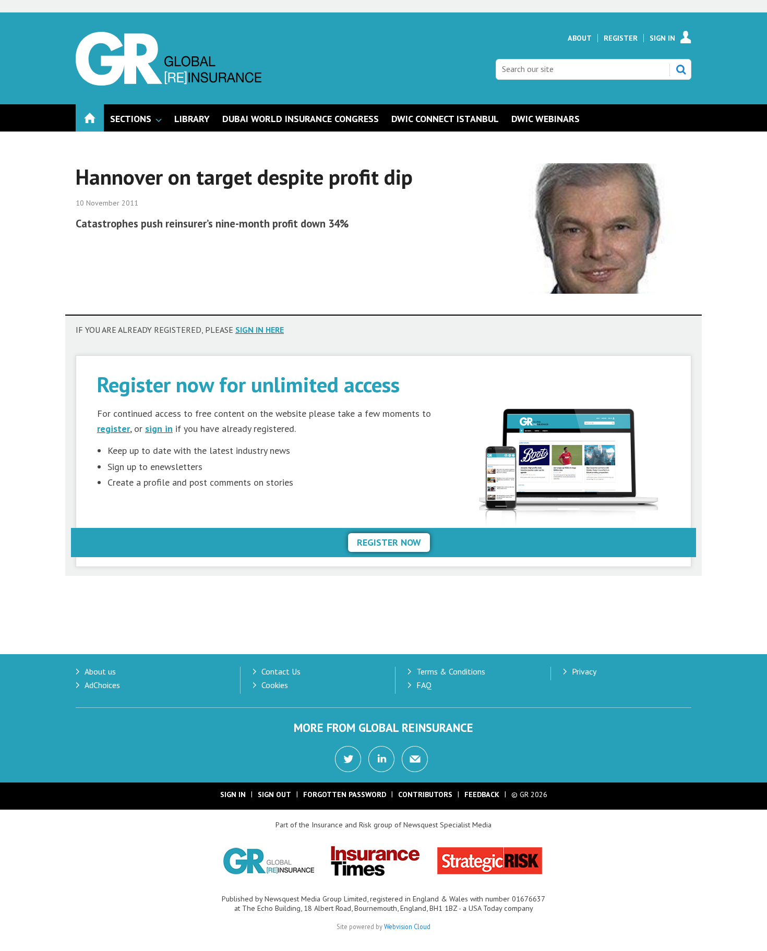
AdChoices (102, 685)
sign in (159, 429)
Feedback (481, 794)
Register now (389, 542)
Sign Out (274, 794)
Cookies (274, 685)
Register (621, 38)
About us (100, 671)
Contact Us (281, 671)
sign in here (259, 329)
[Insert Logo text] (168, 82)
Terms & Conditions (450, 671)
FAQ (424, 685)
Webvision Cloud (407, 926)
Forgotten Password (344, 794)
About (580, 38)
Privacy (584, 671)
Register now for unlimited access (248, 384)
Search (681, 69)
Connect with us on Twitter (348, 759)
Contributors (425, 794)
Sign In (662, 38)
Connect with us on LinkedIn (381, 759)
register (113, 429)
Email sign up (414, 759)
